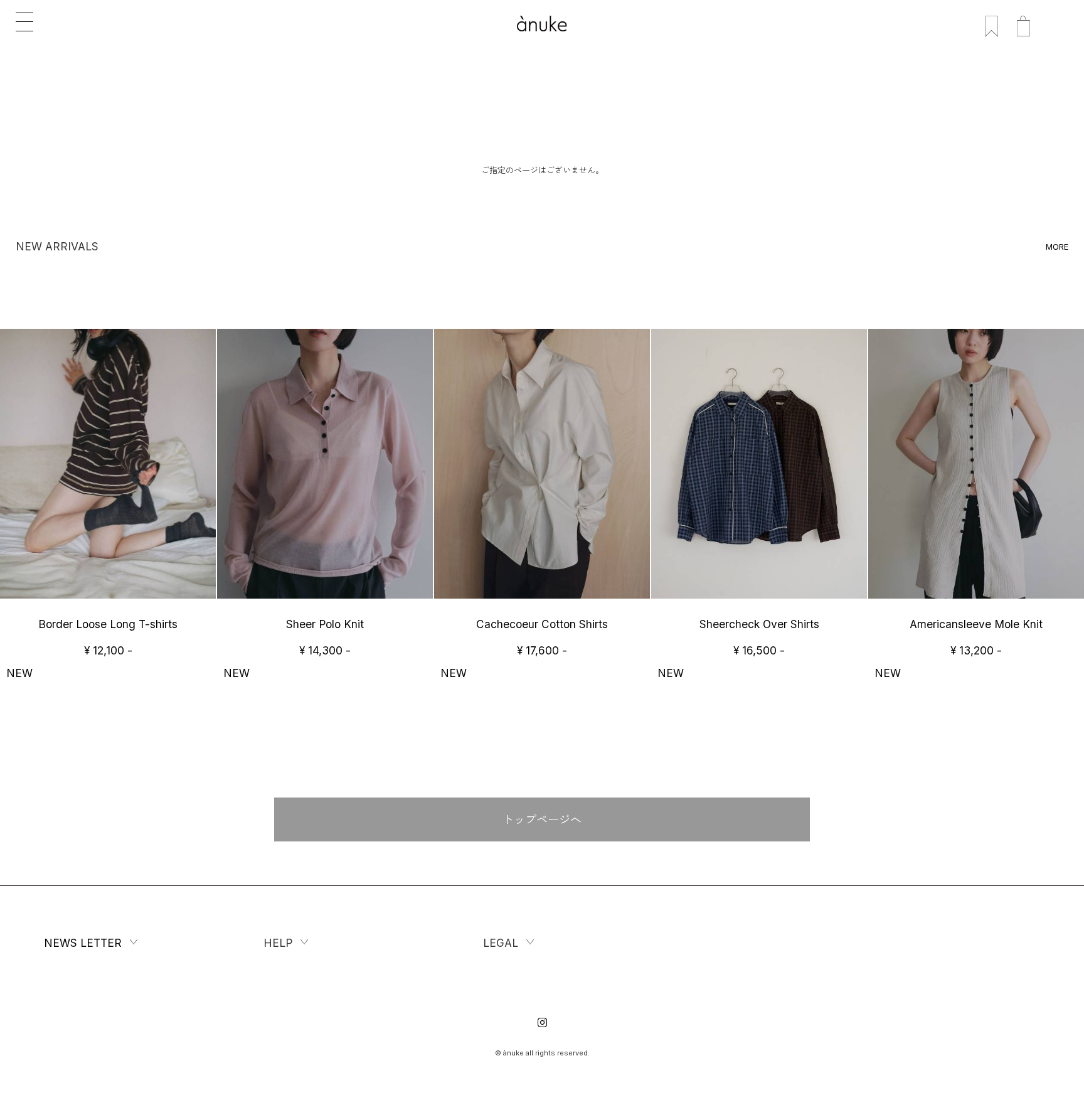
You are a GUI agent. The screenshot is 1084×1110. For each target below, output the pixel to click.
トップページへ (542, 819)
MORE (1057, 247)
